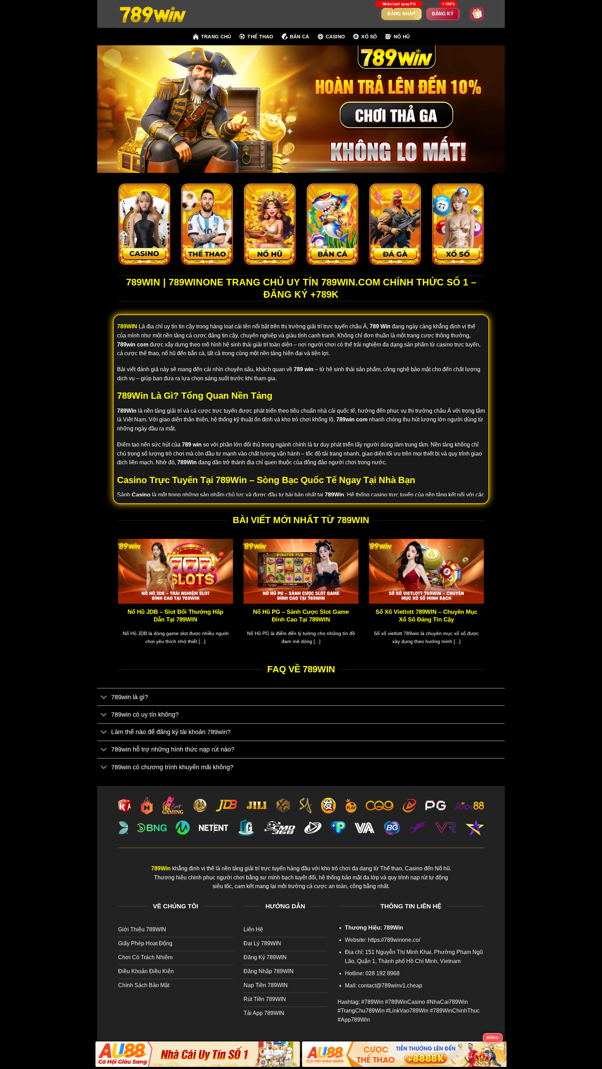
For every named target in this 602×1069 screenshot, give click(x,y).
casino (335, 36)
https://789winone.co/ (394, 940)
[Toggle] (104, 697)
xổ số (369, 36)
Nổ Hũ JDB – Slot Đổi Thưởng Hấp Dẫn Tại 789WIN (175, 616)
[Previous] (116, 600)
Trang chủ (216, 36)
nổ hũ (402, 36)
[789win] (153, 13)
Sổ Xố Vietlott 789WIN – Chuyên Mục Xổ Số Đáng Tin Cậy (426, 616)
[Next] (485, 600)
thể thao (260, 36)
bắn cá (299, 36)
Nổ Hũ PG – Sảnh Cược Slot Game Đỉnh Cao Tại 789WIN (301, 616)
